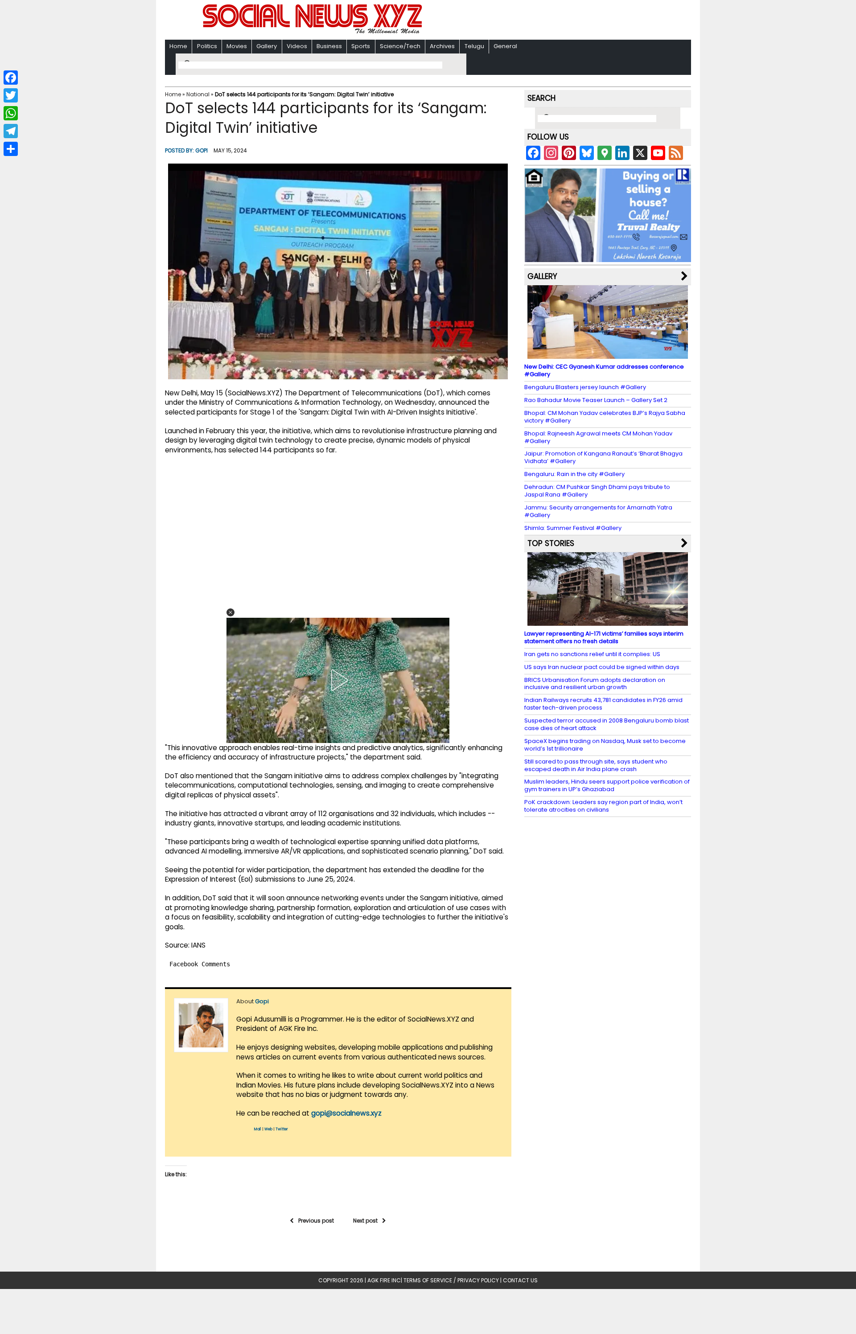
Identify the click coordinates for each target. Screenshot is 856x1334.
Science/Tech (400, 46)
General (505, 46)
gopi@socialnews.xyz (346, 1113)
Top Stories (550, 543)
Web (268, 1129)
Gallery (266, 46)
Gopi (201, 150)
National (198, 94)
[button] (230, 612)
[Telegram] (11, 131)
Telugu (474, 46)
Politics (207, 46)
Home (178, 46)
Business (329, 46)
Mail (257, 1129)
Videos (297, 46)
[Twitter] (11, 95)
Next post (365, 1220)
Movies (236, 46)
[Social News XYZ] (313, 32)
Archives (442, 46)
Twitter (282, 1129)
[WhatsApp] (11, 113)
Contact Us (520, 1280)
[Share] (11, 149)
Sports (360, 46)
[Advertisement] (543, 21)
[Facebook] (11, 77)
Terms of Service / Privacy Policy (451, 1280)
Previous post (316, 1220)
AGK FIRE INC (384, 1280)
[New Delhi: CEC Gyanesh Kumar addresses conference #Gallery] (607, 354)
